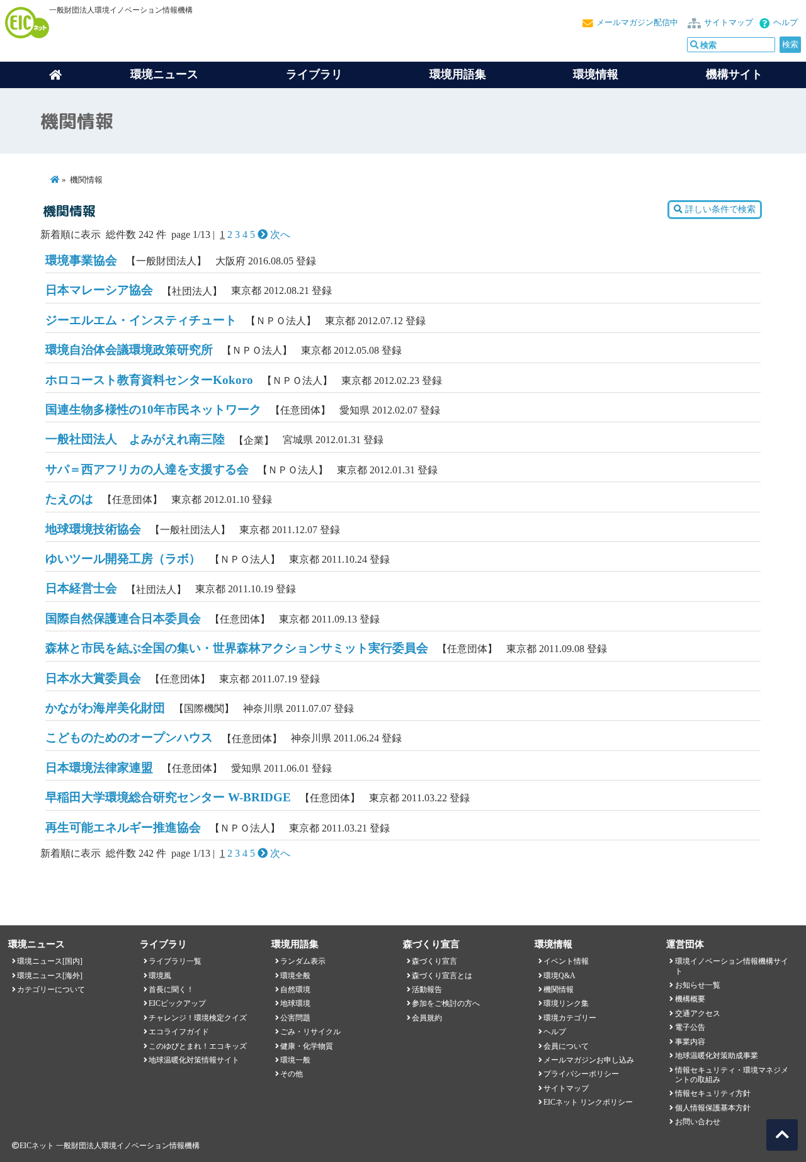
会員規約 (427, 1017)
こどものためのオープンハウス (129, 737)
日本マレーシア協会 (99, 289)
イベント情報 (566, 961)
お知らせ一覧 (697, 985)
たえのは (69, 498)
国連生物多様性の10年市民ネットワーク (153, 409)
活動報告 (427, 989)
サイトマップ (728, 22)
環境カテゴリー (569, 1017)
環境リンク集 (566, 1003)
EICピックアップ (177, 1003)
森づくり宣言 (434, 961)
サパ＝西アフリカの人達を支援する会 (147, 469)
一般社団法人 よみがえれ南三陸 (135, 439)
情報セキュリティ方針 (713, 1093)
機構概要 (690, 999)
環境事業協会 (81, 260)
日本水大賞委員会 (93, 678)
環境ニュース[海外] (49, 975)
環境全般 (295, 975)
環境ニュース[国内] (49, 961)
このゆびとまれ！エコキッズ (198, 1046)
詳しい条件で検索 (719, 209)
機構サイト (734, 74)
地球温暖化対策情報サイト (194, 1060)
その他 (291, 1073)
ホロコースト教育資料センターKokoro (149, 379)
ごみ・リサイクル (310, 1031)
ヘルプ (785, 22)
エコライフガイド (179, 1031)
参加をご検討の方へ (446, 1003)
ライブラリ (314, 74)
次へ (279, 234)
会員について (566, 1046)
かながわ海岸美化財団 (105, 707)
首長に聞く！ (171, 989)
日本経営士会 (81, 588)
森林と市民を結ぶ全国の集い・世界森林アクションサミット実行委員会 (236, 648)
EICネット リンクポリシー (588, 1102)
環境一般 (295, 1060)
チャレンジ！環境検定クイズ (198, 1017)
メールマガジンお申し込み (588, 1060)
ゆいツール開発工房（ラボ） (123, 558)
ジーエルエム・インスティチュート (141, 320)
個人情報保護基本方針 (713, 1107)
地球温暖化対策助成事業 (716, 1055)
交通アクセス (697, 1013)
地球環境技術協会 (93, 529)
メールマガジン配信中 (637, 22)
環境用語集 (457, 74)
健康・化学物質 (306, 1046)
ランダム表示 (303, 961)
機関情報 (558, 989)
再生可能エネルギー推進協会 (123, 827)
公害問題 (295, 1017)
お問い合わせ (697, 1121)
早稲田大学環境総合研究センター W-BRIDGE (168, 797)
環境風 (160, 975)
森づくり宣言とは (442, 975)
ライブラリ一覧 (175, 961)
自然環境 (295, 989)
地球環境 (295, 1003)
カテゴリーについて (51, 989)
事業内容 (690, 1041)
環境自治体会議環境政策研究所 (129, 349)
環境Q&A (559, 975)
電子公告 (690, 1027)
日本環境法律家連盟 (99, 767)
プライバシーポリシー (581, 1073)
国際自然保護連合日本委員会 (123, 618)
